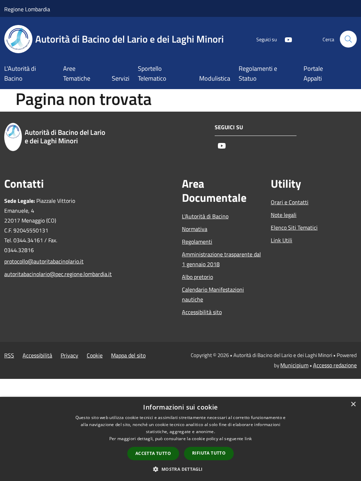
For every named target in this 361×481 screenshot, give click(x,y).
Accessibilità (37, 355)
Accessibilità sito (202, 312)
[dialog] (180, 439)
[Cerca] (348, 39)
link (248, 439)
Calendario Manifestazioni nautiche (213, 294)
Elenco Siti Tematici (294, 227)
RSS (9, 355)
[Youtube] (286, 39)
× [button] (353, 404)
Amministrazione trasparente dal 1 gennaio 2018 (221, 259)
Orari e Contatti (289, 202)
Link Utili (281, 240)
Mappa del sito (128, 355)
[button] (180, 469)
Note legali (283, 215)
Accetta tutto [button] (153, 453)
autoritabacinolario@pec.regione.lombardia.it (44, 274)
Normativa (194, 229)
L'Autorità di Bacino (205, 216)
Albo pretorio (197, 277)
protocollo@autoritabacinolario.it (44, 261)
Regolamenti (197, 241)
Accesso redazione (335, 365)
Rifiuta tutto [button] (209, 453)
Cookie (95, 355)
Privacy (69, 355)
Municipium (294, 365)
